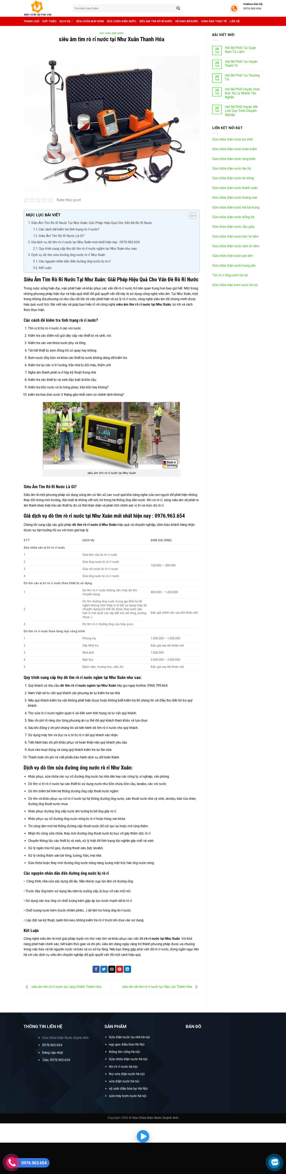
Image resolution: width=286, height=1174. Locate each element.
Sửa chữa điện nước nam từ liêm (235, 246)
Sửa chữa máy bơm (90, 21)
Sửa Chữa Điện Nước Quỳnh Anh (65, 1038)
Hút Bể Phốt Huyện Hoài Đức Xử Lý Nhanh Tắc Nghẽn (242, 93)
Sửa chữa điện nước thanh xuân (235, 188)
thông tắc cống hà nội (124, 1052)
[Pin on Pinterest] (119, 969)
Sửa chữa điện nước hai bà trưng (235, 207)
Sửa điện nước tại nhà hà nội (129, 1037)
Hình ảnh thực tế (214, 21)
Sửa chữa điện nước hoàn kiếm (234, 149)
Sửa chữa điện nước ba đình (232, 139)
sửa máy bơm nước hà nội (127, 1096)
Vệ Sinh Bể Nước (186, 21)
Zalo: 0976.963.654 (56, 1060)
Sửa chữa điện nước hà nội (128, 1059)
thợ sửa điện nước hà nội (127, 1074)
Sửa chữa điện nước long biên (234, 159)
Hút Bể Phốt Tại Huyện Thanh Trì (241, 64)
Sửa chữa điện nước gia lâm (232, 256)
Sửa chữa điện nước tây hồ (231, 168)
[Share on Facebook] (96, 969)
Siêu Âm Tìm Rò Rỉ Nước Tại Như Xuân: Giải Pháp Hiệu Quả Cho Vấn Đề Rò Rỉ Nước (91, 223)
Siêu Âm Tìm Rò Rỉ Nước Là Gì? (61, 236)
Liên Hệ (234, 21)
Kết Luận (45, 268)
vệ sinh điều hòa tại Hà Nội (128, 1089)
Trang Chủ (31, 21)
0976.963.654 (52, 1045)
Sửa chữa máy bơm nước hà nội (235, 285)
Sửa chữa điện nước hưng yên (234, 266)
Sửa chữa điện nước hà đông (233, 178)
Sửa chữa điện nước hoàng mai (234, 198)
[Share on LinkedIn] (127, 969)
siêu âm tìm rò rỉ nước (156, 21)
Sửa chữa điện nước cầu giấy (233, 227)
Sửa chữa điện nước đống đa (233, 217)
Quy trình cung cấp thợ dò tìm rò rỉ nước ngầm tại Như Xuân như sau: (88, 249)
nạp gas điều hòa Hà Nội (126, 1044)
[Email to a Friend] (111, 969)
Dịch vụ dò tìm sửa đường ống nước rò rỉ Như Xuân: (68, 255)
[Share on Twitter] (103, 969)
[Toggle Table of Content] (190, 215)
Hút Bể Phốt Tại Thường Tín (242, 77)
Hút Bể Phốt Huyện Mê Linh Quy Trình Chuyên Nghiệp (241, 111)
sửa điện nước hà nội (124, 1081)
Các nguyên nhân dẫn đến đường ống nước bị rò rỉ (75, 261)
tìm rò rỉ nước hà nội (123, 1067)
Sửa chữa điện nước (121, 21)
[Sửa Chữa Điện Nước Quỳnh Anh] (45, 8)
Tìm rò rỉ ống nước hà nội (230, 275)
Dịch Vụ (64, 21)
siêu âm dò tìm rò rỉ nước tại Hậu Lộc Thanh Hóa (157, 987)
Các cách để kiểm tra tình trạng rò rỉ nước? (69, 229)
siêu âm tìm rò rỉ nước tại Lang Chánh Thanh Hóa (65, 987)
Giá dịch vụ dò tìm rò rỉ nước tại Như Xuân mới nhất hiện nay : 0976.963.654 (85, 242)
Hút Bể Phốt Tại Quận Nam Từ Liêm (240, 50)
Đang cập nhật (52, 1053)
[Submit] (178, 8)
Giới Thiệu (49, 21)
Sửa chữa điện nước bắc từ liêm (235, 236)
